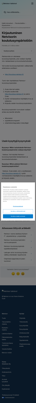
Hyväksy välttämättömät (18, 211)
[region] (18, 201)
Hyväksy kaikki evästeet (18, 216)
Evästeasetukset (18, 206)
